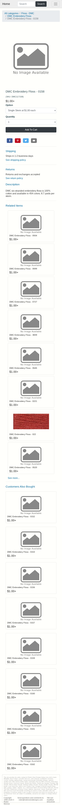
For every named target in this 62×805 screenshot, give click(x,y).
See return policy (14, 178)
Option (9, 105)
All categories (11, 13)
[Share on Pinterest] (18, 140)
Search (41, 4)
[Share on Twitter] (26, 140)
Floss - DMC (27, 13)
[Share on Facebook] (10, 140)
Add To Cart (31, 129)
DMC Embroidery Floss (19, 16)
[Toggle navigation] (56, 4)
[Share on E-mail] (34, 140)
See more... (13, 478)
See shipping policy (16, 160)
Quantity (10, 116)
